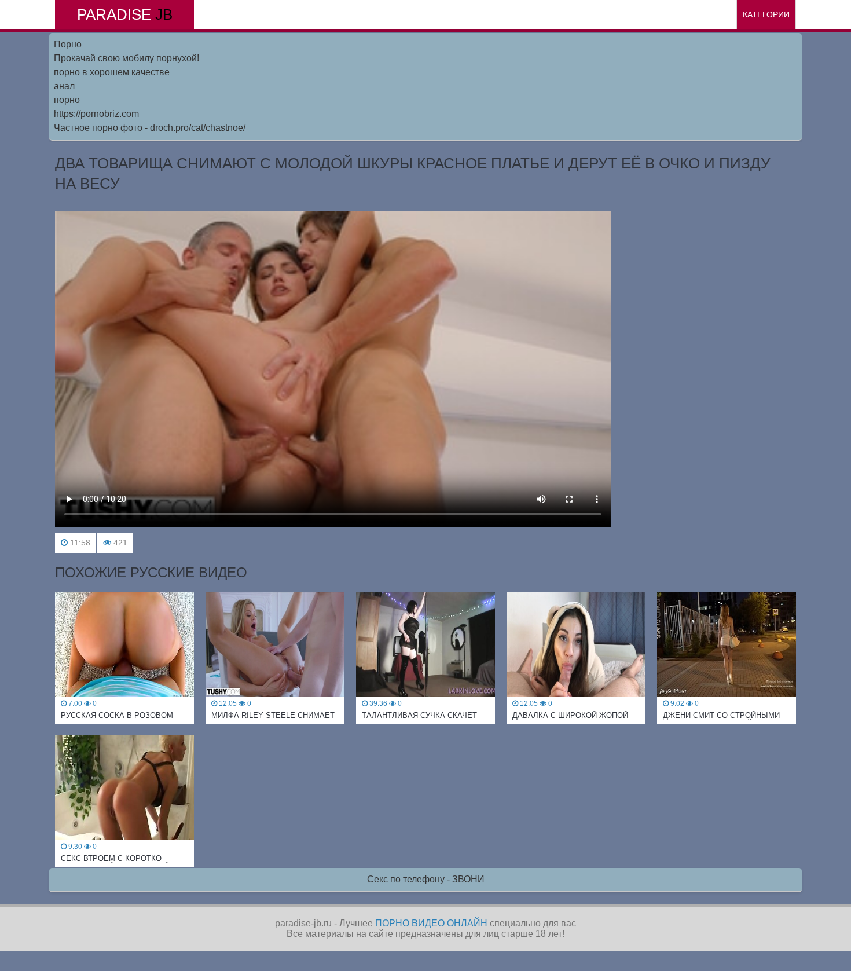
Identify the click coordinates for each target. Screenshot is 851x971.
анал (64, 86)
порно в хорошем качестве (112, 72)
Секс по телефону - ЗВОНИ (426, 879)
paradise (125, 14)
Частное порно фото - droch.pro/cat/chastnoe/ (149, 128)
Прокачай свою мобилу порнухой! (126, 58)
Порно (68, 44)
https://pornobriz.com (96, 114)
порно (67, 100)
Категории (766, 14)
